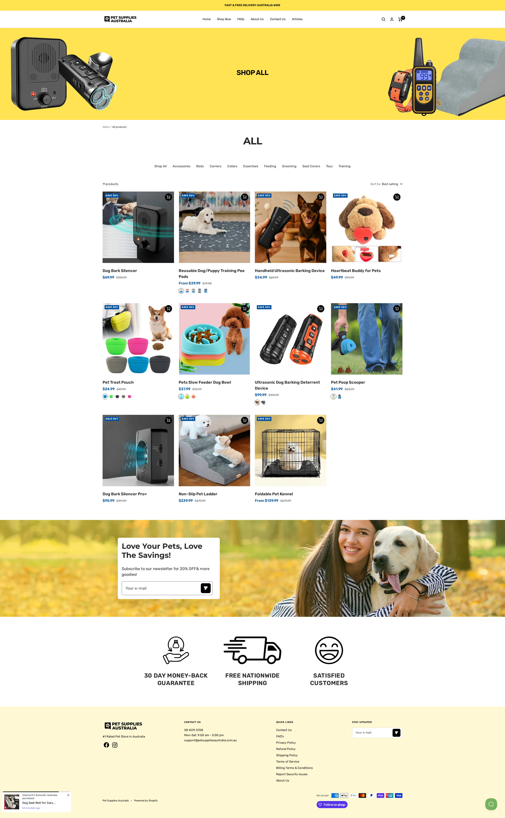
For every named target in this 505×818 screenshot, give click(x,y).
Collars (232, 166)
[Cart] (400, 19)
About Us (257, 19)
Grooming (289, 166)
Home (207, 19)
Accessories (181, 166)
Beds (200, 166)
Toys (329, 166)
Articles (297, 19)
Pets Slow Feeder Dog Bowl (205, 382)
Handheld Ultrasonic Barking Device (290, 270)
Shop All (160, 166)
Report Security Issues (292, 774)
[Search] (383, 19)
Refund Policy (286, 749)
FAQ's (280, 736)
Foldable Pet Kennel (274, 494)
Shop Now (224, 19)
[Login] (392, 19)
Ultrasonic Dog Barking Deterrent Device (287, 385)
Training (345, 166)
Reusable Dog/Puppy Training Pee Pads (212, 273)
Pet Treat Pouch (118, 382)
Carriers (215, 166)
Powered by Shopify (146, 800)
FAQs (240, 19)
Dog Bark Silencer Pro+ (125, 494)
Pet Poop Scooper (348, 382)
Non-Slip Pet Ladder (198, 494)
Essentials (250, 166)
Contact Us (278, 19)
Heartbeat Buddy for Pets (356, 270)
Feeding (270, 166)
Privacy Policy (286, 742)
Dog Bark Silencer (120, 270)
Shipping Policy (287, 755)
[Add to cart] (168, 197)
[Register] (206, 588)
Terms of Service (287, 761)
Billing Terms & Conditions (294, 768)
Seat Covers (311, 166)
